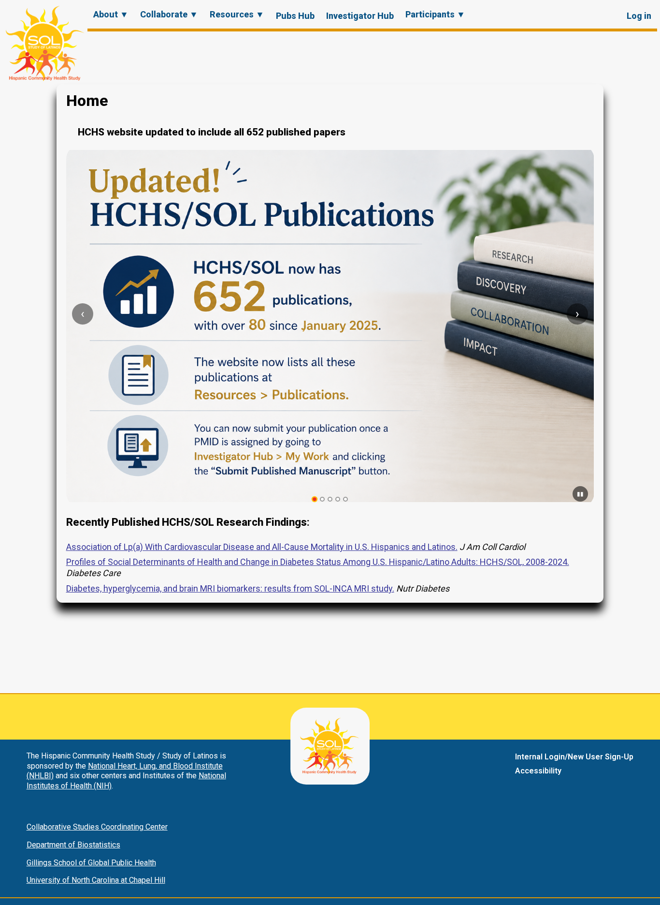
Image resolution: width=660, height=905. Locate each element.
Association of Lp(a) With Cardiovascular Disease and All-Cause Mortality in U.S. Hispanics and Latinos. (262, 547)
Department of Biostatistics (73, 844)
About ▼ (111, 14)
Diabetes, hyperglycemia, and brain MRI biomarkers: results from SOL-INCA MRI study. (230, 588)
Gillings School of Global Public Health (91, 862)
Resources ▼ (237, 14)
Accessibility (538, 770)
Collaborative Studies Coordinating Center (97, 826)
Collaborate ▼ (169, 14)
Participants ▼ (435, 14)
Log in (639, 16)
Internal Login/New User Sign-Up (574, 756)
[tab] (315, 499)
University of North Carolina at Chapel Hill (96, 880)
